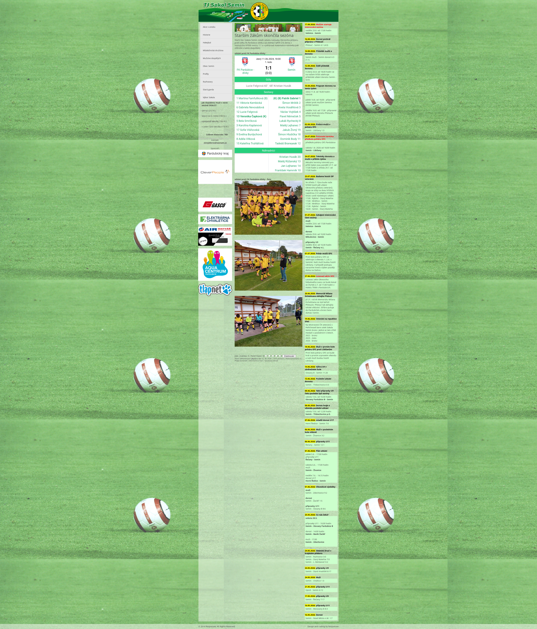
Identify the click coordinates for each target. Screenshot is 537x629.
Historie (206, 34)
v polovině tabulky (210, 121)
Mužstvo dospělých (212, 58)
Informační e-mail (256, 361)
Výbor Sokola (209, 97)
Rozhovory (208, 81)
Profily (206, 74)
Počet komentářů (292, 359)
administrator (245, 359)
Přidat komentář (241, 361)
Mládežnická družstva (213, 50)
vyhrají (205, 110)
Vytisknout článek (271, 361)
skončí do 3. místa (210, 116)
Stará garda (208, 89)
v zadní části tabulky (211, 126)
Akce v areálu (209, 27)
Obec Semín (208, 66)
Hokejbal (207, 42)
